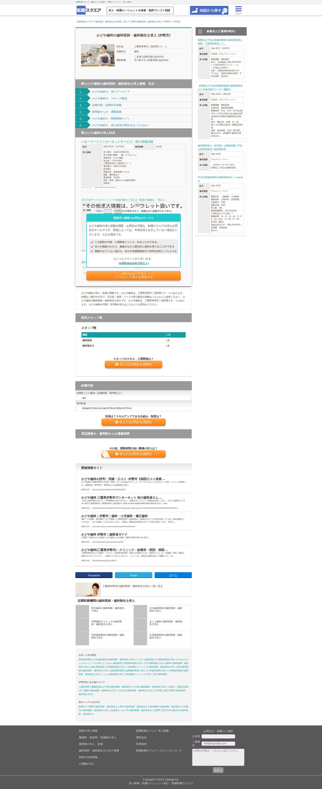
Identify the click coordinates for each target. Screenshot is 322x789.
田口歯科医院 (160, 674)
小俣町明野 (84, 687)
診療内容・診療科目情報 (107, 105)
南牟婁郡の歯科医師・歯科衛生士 (166, 706)
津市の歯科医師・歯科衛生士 (133, 706)
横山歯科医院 (98, 667)
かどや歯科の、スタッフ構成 (109, 98)
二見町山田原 (182, 687)
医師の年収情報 (88, 757)
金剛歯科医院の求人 (136, 670)
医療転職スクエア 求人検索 (152, 730)
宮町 (171, 687)
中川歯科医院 (152, 663)
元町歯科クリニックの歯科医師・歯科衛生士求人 (152, 667)
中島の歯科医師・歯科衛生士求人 (151, 687)
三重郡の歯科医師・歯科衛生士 (102, 706)
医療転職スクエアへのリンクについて (159, 750)
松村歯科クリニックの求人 (139, 674)
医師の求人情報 (88, 730)
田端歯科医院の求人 (134, 663)
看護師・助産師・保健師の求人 (97, 737)
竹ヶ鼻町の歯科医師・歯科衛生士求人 (99, 690)
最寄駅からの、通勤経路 (107, 111)
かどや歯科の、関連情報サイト (111, 118)
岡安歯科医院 (85, 659)
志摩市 (157, 710)
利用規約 (141, 744)
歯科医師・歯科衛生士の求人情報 (99, 750)
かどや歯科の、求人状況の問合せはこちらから (120, 125)
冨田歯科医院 (118, 670)
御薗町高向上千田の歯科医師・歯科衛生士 (112, 687)
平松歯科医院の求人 (116, 667)
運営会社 (141, 737)
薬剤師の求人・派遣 (91, 744)
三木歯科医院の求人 (157, 670)
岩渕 (166, 690)
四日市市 (167, 710)
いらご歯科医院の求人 (113, 674)
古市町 (159, 690)
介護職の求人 (87, 763)
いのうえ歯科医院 (146, 659)
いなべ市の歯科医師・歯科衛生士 (136, 710)
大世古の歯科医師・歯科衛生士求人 (136, 690)
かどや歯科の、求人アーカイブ (111, 91)
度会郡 (114, 710)
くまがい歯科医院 (113, 663)
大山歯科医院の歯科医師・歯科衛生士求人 (115, 659)
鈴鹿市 (82, 706)
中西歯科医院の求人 (166, 659)
